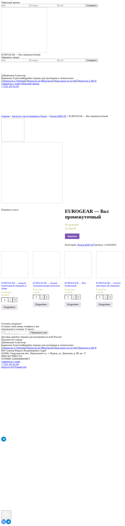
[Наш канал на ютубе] (64, 81)
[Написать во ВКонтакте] (38, 81)
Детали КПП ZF (85, 245)
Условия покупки (50, 106)
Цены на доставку (18, 106)
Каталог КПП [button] (14, 94)
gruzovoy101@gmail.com (13, 367)
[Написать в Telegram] (13, 81)
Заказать (72, 236)
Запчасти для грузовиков (72, 94)
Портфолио (23, 68)
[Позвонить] (3, 523)
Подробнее (9, 307)
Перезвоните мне (39, 333)
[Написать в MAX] (86, 81)
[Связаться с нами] (6, 514)
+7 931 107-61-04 (10, 86)
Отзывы (75, 106)
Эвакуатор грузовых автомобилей (31, 100)
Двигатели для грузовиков (84, 100)
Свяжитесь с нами (10, 361)
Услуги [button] (38, 94)
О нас (7, 68)
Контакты (93, 106)
